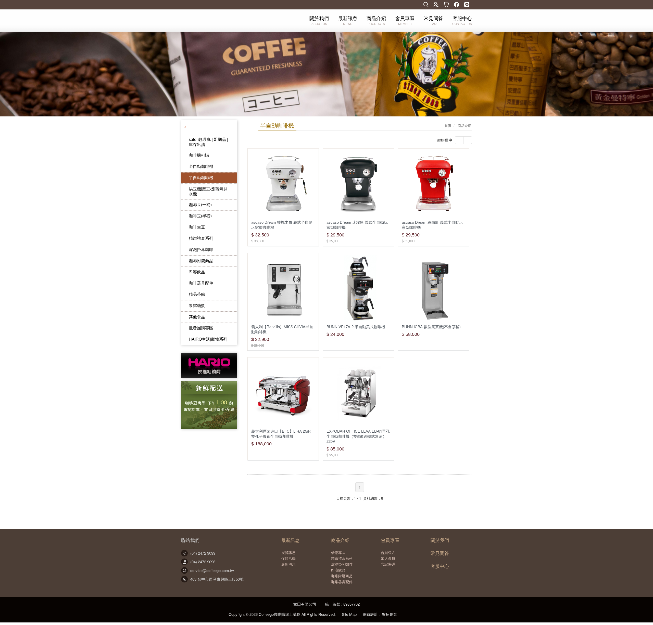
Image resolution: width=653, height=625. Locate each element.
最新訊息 (290, 540)
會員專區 (390, 540)
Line (421, 612)
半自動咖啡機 (201, 177)
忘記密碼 (388, 564)
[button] (32, 74)
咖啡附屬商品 (201, 260)
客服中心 (440, 566)
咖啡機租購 (199, 155)
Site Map (349, 614)
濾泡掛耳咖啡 (201, 249)
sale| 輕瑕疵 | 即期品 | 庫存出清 (208, 141)
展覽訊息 (288, 552)
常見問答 (440, 553)
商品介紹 (340, 540)
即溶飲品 (197, 272)
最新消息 (288, 564)
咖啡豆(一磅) (200, 204)
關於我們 (440, 540)
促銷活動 (288, 558)
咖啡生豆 (197, 227)
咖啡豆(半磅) (200, 216)
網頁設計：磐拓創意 (380, 614)
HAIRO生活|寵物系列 (208, 339)
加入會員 (388, 558)
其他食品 (197, 317)
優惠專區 (338, 552)
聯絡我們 (190, 540)
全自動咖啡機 (201, 166)
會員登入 (388, 552)
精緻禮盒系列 (201, 238)
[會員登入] (436, 5)
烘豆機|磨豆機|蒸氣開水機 (208, 191)
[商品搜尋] (426, 5)
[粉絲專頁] (456, 5)
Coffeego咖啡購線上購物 (211, 20)
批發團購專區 (201, 328)
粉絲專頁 (409, 612)
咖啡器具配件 (201, 283)
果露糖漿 (197, 305)
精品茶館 (197, 294)
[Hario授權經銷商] (209, 376)
